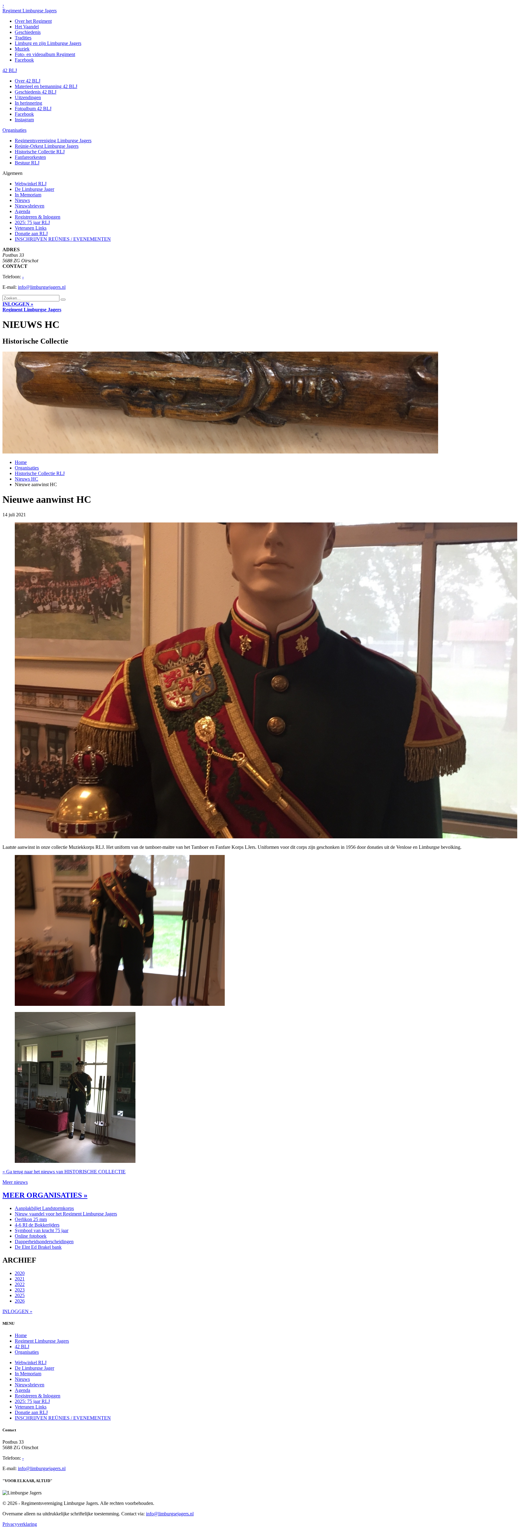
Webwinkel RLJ (30, 183)
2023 (20, 1289)
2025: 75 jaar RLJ (32, 222)
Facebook (24, 59)
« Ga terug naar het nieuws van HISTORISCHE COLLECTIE (64, 1171)
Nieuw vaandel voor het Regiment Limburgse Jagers (66, 1213)
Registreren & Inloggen (37, 217)
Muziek (22, 48)
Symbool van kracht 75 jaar (41, 1230)
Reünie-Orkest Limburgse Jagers (47, 146)
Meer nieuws (15, 1182)
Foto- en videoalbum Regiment (45, 54)
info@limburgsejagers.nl (42, 287)
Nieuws (22, 200)
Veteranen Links (30, 228)
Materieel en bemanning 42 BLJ (46, 86)
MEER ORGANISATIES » (44, 1195)
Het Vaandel (27, 26)
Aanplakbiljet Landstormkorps (44, 1208)
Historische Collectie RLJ (40, 151)
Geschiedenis (28, 32)
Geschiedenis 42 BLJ (35, 92)
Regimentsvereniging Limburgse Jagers (53, 140)
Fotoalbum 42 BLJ (33, 108)
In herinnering (28, 103)
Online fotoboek (30, 1236)
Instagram (24, 119)
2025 (20, 1295)
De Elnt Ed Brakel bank (38, 1247)
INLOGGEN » (17, 304)
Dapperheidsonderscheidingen (44, 1241)
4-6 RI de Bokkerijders (37, 1225)
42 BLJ (9, 70)
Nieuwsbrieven (29, 205)
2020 (20, 1273)
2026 (20, 1301)
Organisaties (14, 130)
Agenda (22, 211)
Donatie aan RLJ (31, 233)
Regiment (31, 309)
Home (21, 462)
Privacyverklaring (19, 1524)
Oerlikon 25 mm (31, 1219)
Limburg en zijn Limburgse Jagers (48, 43)
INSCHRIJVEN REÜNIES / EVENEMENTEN (63, 239)
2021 (20, 1278)
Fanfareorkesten (30, 157)
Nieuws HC (26, 479)
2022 (20, 1284)
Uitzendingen (28, 97)
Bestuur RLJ (27, 162)
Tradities (23, 37)
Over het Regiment (33, 21)
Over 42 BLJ (27, 80)
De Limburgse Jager (34, 189)
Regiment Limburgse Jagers (29, 10)
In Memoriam (28, 194)
